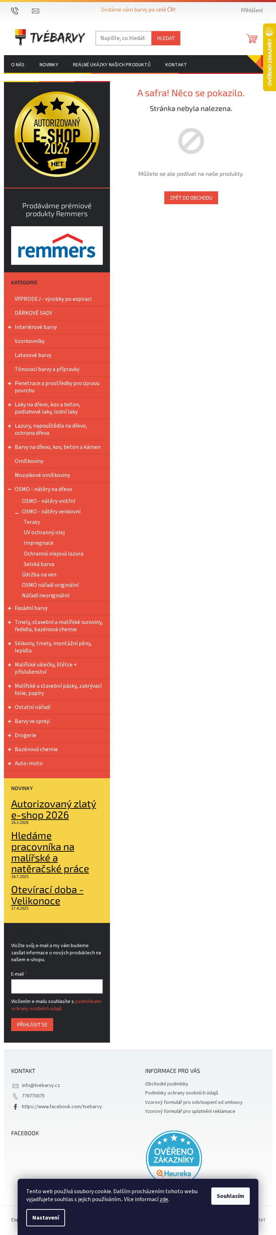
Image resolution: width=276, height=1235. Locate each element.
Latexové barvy (33, 355)
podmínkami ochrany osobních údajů (56, 1005)
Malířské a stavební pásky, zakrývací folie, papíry (58, 689)
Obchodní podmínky (166, 1084)
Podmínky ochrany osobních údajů (181, 1093)
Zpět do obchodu (191, 198)
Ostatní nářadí (32, 707)
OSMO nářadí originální (50, 585)
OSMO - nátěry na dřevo (43, 489)
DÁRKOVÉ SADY (33, 313)
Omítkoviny (29, 461)
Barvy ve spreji (32, 721)
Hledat (166, 38)
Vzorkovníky (30, 341)
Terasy (32, 522)
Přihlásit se (32, 1024)
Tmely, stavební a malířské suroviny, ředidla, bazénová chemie (59, 625)
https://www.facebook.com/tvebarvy (62, 1106)
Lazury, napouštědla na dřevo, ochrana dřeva (51, 429)
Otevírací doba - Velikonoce (47, 895)
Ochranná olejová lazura (53, 554)
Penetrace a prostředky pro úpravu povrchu (57, 386)
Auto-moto (29, 763)
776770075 (33, 1096)
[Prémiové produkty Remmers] (57, 245)
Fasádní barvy (31, 608)
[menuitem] (18, 65)
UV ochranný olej (44, 532)
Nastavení (45, 1218)
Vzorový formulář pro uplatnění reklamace (190, 1111)
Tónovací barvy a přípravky (47, 369)
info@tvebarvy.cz (41, 1085)
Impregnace (39, 543)
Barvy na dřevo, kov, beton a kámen (58, 447)
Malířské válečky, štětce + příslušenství (46, 668)
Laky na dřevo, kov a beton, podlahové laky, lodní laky (47, 408)
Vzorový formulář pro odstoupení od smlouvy (194, 1102)
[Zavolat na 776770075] (21, 10)
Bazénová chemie (36, 749)
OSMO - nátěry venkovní (51, 512)
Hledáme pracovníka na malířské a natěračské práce (50, 852)
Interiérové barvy (36, 327)
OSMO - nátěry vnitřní (48, 501)
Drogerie (25, 735)
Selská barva (39, 564)
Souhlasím (230, 1196)
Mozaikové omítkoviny (42, 475)
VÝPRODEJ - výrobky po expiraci (53, 299)
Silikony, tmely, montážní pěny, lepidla (53, 647)
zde (164, 1199)
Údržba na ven (39, 575)
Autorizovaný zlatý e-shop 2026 (53, 809)
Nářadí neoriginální (45, 595)
